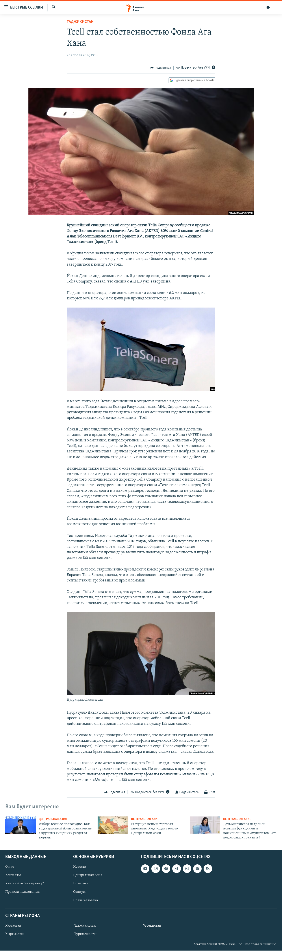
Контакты (13, 875)
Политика (81, 883)
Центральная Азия (53, 819)
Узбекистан (152, 925)
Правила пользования (22, 892)
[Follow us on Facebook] (166, 869)
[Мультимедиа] (268, 7)
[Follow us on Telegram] (176, 869)
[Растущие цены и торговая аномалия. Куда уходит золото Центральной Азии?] (113, 825)
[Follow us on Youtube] (145, 869)
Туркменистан (86, 934)
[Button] (160, 68)
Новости (79, 867)
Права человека (85, 900)
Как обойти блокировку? (24, 883)
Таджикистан (80, 22)
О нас (9, 867)
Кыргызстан (14, 934)
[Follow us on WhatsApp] (187, 869)
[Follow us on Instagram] (155, 869)
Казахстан (13, 925)
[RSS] (208, 869)
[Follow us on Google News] (197, 869)
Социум (79, 892)
